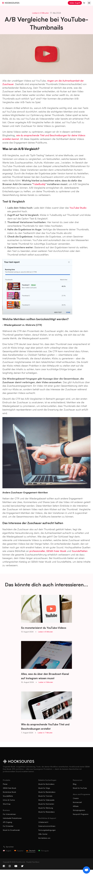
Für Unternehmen (9, 814)
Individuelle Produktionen (12, 818)
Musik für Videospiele (46, 800)
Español (20, 851)
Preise (5, 784)
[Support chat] (86, 870)
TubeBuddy (39, 184)
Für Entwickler (8, 826)
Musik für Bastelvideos (46, 792)
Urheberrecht (43, 822)
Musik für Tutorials (45, 796)
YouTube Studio (78, 207)
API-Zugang (7, 822)
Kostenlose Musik (9, 792)
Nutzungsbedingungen (47, 830)
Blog (74, 784)
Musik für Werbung (45, 808)
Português (45, 851)
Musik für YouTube (80, 788)
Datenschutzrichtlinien (46, 826)
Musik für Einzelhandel (11, 830)
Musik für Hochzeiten (46, 804)
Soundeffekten (80, 550)
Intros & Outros (9, 800)
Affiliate (75, 806)
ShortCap (7, 804)
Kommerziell (77, 802)
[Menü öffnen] (89, 3)
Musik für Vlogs (44, 788)
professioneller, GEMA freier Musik (47, 550)
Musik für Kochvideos (46, 784)
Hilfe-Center (42, 834)
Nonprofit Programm (80, 814)
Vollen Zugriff (75, 3)
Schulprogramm (79, 810)
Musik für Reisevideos (46, 812)
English (8, 851)
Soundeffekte (8, 796)
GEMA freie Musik (9, 788)
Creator (76, 798)
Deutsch (32, 851)
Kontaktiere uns (44, 838)
